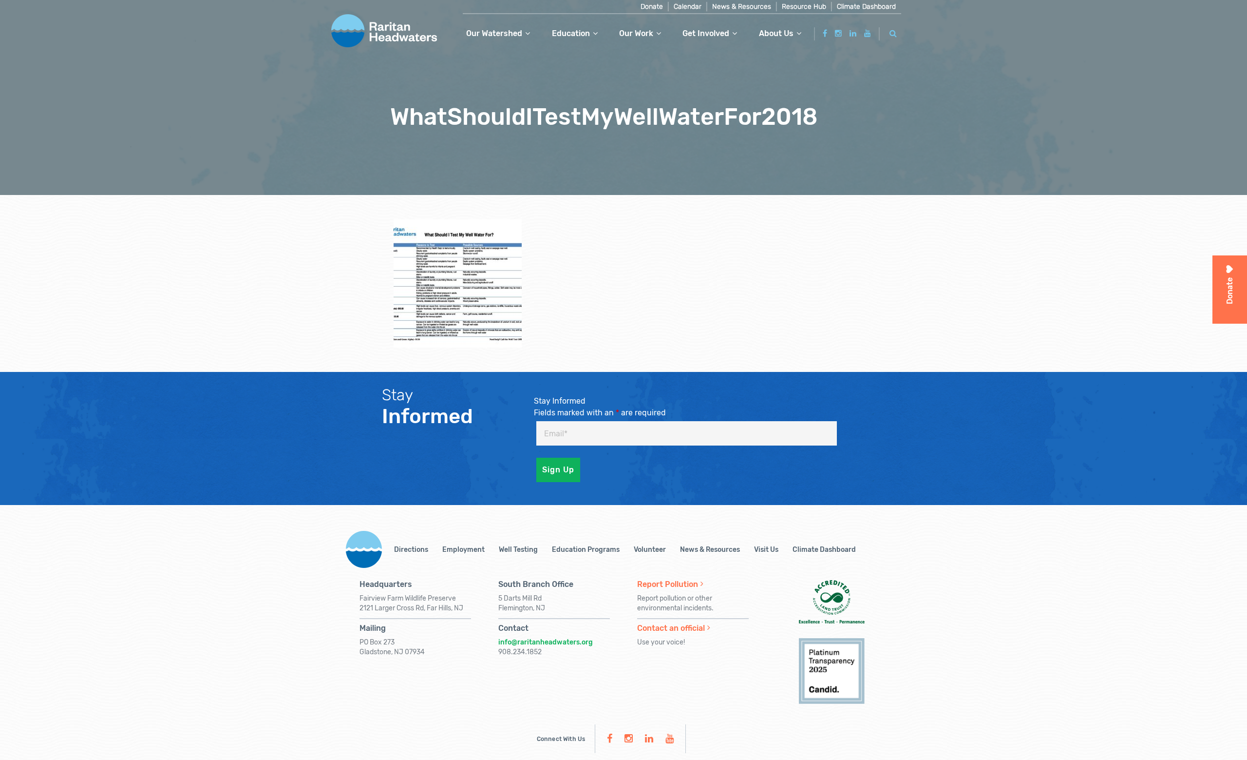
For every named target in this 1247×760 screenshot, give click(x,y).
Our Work (636, 33)
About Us (776, 33)
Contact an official (671, 628)
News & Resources (741, 6)
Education (571, 33)
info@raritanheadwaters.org (545, 642)
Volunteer (650, 550)
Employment (463, 550)
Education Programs (586, 550)
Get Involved (705, 33)
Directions (411, 550)
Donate (652, 6)
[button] (893, 32)
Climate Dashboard (866, 6)
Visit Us (766, 550)
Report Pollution (667, 584)
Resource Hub (804, 6)
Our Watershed (494, 33)
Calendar (687, 6)
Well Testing (518, 550)
